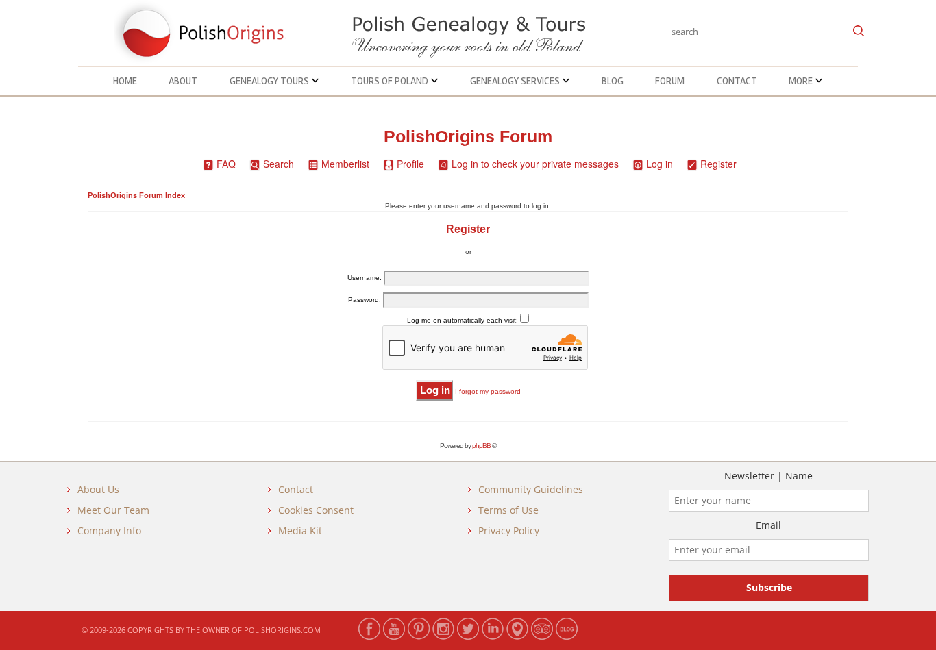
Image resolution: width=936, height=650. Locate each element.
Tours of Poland (390, 81)
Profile (410, 164)
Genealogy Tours (270, 81)
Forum (670, 81)
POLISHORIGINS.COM (282, 630)
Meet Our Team (113, 509)
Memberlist (345, 164)
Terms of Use (508, 509)
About (183, 81)
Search (278, 164)
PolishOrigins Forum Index (136, 195)
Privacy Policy (508, 530)
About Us (98, 489)
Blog (613, 81)
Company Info (109, 530)
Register (718, 164)
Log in (659, 164)
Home (125, 81)
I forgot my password (488, 391)
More (802, 81)
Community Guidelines (530, 489)
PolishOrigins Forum (468, 136)
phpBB (481, 445)
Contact (737, 81)
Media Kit (300, 530)
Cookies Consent (316, 509)
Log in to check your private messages (535, 164)
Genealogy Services (516, 81)
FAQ (226, 164)
